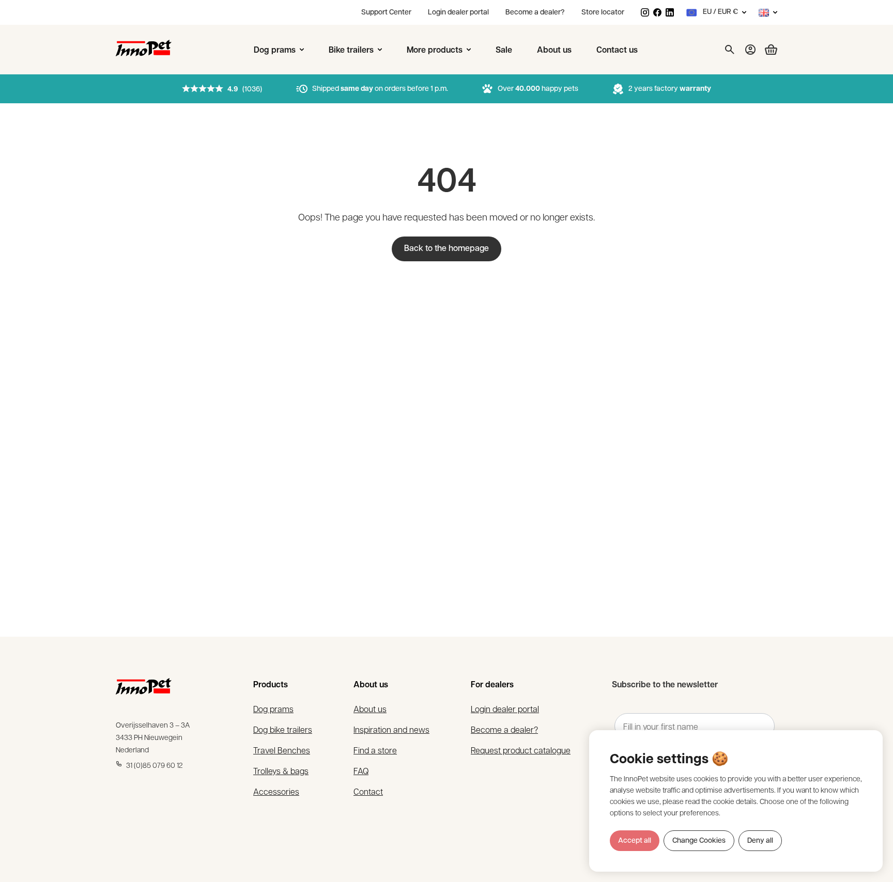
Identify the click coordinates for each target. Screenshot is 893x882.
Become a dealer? (535, 13)
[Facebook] (657, 12)
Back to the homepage (446, 249)
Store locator (602, 13)
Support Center (386, 13)
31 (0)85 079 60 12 (154, 764)
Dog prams (273, 708)
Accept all (634, 841)
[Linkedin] (670, 12)
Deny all (760, 841)
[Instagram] (645, 12)
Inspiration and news (391, 729)
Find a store (375, 750)
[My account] (750, 49)
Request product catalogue (521, 750)
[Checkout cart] (767, 49)
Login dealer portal (458, 13)
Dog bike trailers (282, 729)
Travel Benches (281, 750)
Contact (368, 791)
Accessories (276, 791)
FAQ (360, 770)
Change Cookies (699, 841)
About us (370, 708)
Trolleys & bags (281, 770)
